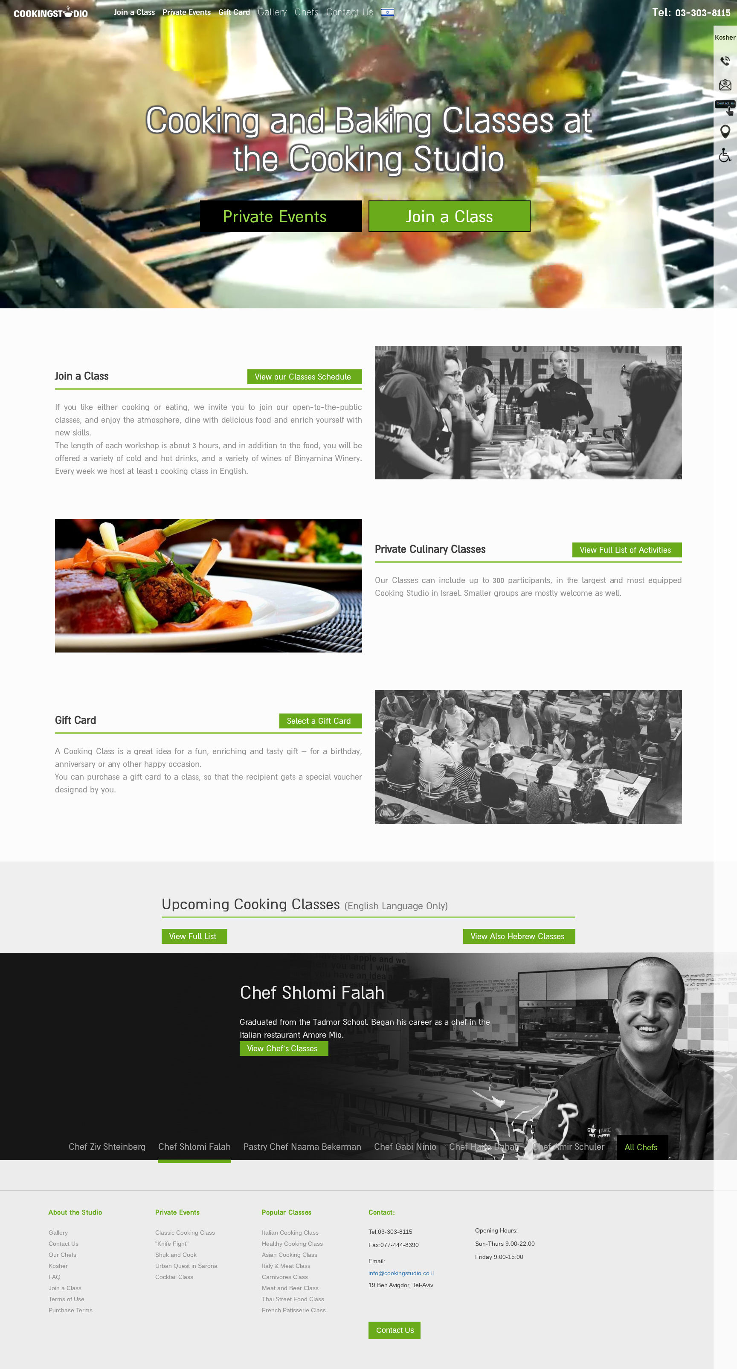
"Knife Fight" (172, 1243)
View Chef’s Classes (282, 1048)
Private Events (186, 12)
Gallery (272, 11)
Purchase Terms (71, 1310)
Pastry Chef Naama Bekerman (302, 1146)
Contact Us (349, 11)
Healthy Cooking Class (292, 1243)
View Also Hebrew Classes (517, 936)
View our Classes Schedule (303, 376)
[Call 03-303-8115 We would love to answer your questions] (725, 61)
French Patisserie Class (294, 1310)
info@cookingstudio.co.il (401, 1273)
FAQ (55, 1276)
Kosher (58, 1265)
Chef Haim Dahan (484, 1146)
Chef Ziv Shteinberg (107, 1146)
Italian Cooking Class (290, 1232)
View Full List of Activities (625, 549)
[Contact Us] (394, 1318)
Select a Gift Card (319, 720)
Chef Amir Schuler (568, 1146)
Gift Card (234, 12)
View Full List (192, 936)
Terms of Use (66, 1299)
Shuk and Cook (176, 1254)
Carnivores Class (285, 1276)
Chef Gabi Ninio (405, 1146)
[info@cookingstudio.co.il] (725, 84)
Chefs (307, 11)
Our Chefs (62, 1254)
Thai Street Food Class (293, 1299)
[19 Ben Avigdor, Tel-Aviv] (725, 131)
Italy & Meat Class (286, 1265)
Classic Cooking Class (185, 1232)
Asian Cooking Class (289, 1254)
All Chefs (641, 1147)
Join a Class (134, 12)
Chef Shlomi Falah (194, 1146)
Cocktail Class (174, 1276)
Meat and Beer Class (290, 1288)
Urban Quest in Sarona (186, 1265)
